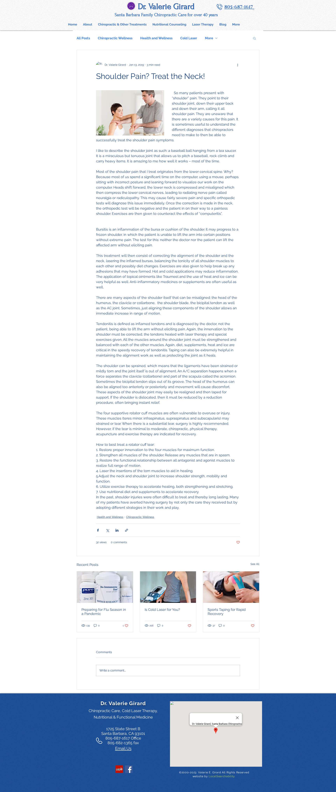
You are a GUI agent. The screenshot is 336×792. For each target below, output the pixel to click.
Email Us (123, 748)
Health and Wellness (156, 38)
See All (254, 564)
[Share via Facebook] (98, 530)
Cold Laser (188, 38)
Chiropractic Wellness (115, 38)
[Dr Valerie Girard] (129, 769)
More (209, 38)
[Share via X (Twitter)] (107, 530)
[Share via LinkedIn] (117, 530)
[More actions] (237, 64)
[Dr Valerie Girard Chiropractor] (119, 769)
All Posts (83, 38)
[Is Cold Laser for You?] (168, 587)
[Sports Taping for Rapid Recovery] (231, 587)
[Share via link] (126, 530)
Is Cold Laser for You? (162, 610)
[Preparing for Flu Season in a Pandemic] (105, 587)
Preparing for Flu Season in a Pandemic (103, 612)
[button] (122, 24)
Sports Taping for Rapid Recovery (227, 612)
